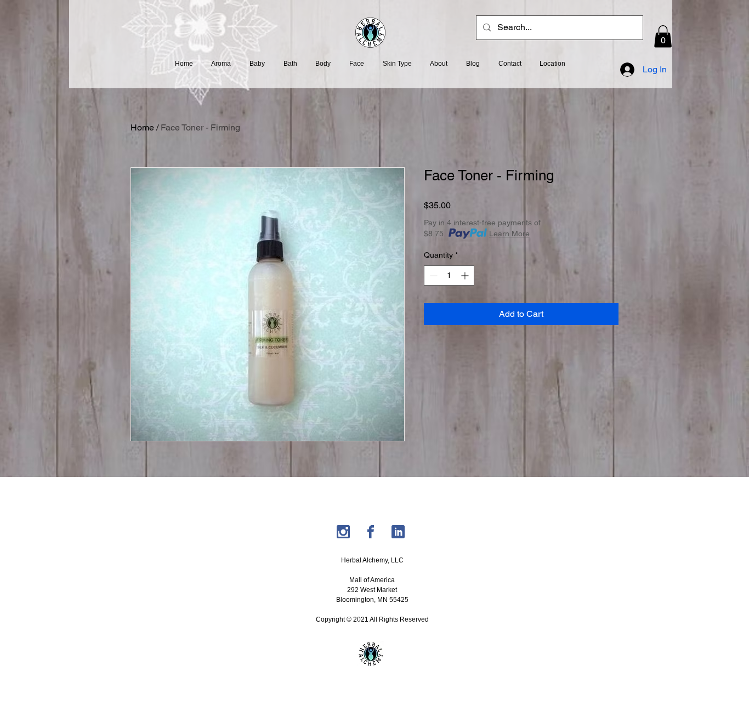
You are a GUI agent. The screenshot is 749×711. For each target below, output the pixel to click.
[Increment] (466, 275)
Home (142, 127)
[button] (663, 36)
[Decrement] (432, 275)
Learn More (509, 233)
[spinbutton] (449, 275)
